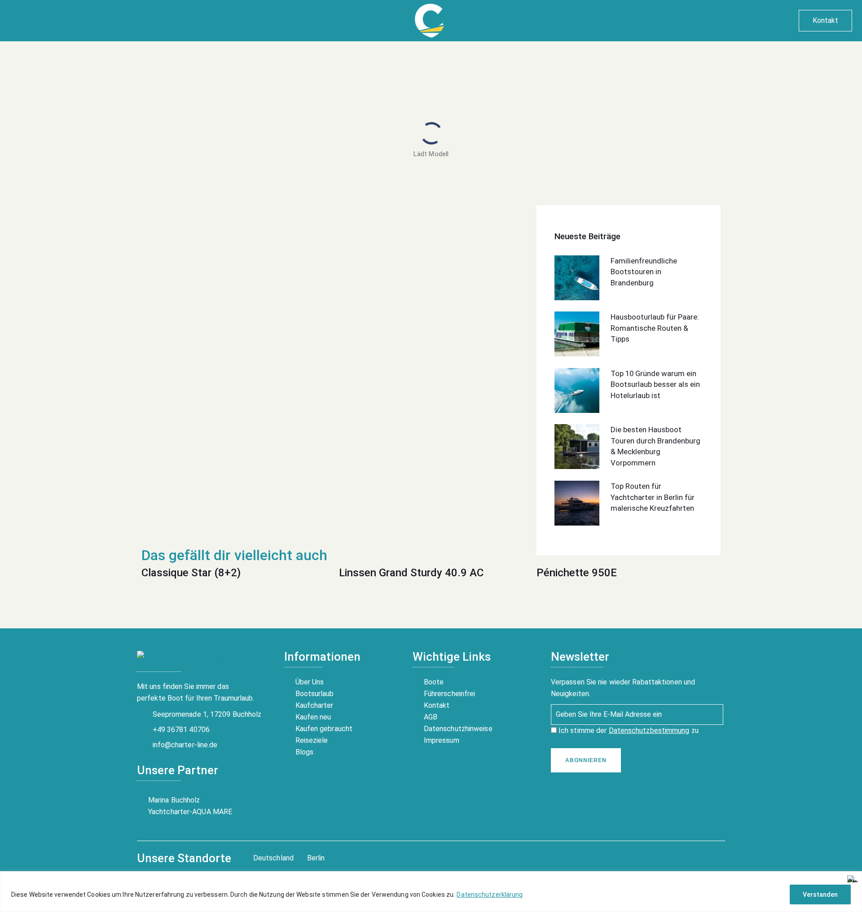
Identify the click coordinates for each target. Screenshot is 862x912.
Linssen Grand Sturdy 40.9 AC (411, 572)
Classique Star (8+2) (191, 572)
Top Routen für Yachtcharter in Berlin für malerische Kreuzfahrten (653, 497)
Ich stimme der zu (628, 730)
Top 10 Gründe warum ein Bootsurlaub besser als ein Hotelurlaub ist (655, 384)
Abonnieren (586, 760)
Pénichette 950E (577, 572)
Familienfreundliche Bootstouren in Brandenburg (644, 271)
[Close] (852, 878)
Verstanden (820, 894)
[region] (431, 891)
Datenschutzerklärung (490, 894)
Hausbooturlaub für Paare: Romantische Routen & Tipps (655, 327)
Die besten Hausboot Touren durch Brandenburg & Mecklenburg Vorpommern (655, 446)
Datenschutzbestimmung (649, 730)
